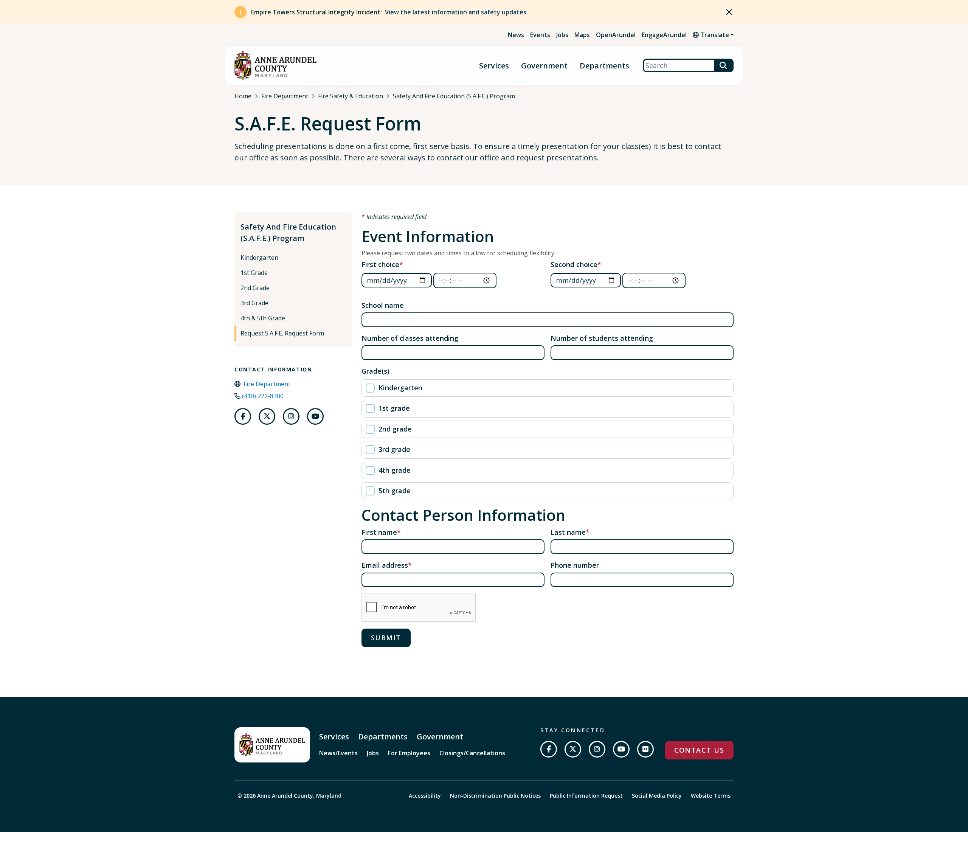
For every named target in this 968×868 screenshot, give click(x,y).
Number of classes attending (409, 338)
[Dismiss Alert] (729, 12)
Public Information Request (586, 795)
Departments (604, 66)
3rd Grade (254, 303)
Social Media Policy (657, 795)
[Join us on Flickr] (645, 749)
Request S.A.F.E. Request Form (282, 333)
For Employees (409, 753)
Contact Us (699, 750)
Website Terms (711, 795)
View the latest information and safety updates (455, 12)
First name (379, 532)
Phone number (575, 565)
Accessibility (425, 795)
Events (540, 35)
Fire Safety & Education (350, 96)
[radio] (547, 388)
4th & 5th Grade (262, 318)
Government (544, 66)
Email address (384, 565)
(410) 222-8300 (263, 396)
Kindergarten (259, 257)
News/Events (338, 753)
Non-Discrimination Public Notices (495, 795)
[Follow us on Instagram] (291, 416)
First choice (380, 264)
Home (242, 96)
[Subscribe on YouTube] (621, 749)
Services (494, 66)
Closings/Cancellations (472, 753)
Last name (568, 532)
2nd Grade (255, 288)
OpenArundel (616, 35)
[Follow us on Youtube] (315, 416)
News (516, 35)
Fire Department (284, 96)
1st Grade (254, 273)
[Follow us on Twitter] (267, 416)
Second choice (574, 264)
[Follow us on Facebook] (242, 416)
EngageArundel (664, 35)
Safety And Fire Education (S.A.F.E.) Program (454, 96)
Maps (582, 35)
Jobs (562, 35)
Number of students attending (602, 338)
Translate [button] (714, 35)
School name (382, 305)
